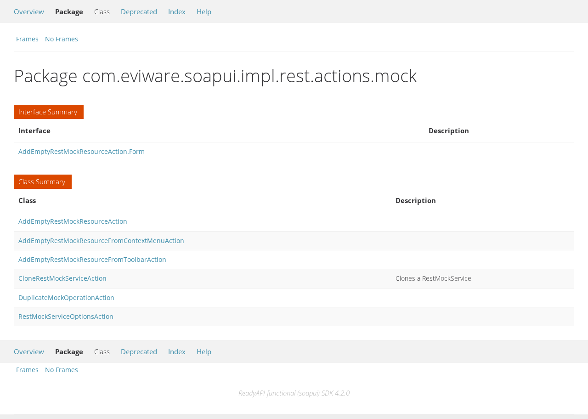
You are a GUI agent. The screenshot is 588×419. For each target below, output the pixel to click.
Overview (29, 11)
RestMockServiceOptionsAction (65, 316)
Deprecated (139, 11)
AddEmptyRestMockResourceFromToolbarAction (92, 259)
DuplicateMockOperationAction (66, 297)
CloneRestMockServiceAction (62, 278)
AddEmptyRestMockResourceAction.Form (81, 151)
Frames (27, 38)
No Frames (61, 38)
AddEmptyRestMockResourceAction (72, 221)
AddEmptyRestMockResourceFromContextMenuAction (101, 240)
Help (204, 11)
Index (177, 11)
